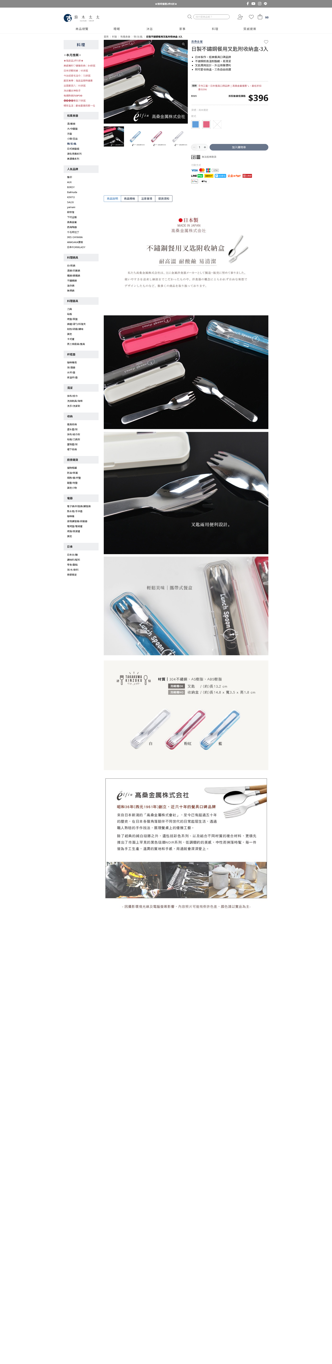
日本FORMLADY (76, 247)
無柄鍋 (70, 290)
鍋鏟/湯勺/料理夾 (76, 324)
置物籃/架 (72, 444)
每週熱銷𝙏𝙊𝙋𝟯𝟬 (73, 95)
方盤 (69, 133)
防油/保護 (72, 472)
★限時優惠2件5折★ (166, 4)
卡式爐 (70, 339)
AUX (69, 182)
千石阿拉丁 (73, 232)
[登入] (240, 16)
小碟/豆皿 (72, 138)
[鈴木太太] (81, 18)
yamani (71, 207)
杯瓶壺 (71, 354)
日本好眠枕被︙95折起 (76, 70)
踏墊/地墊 (72, 482)
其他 (69, 334)
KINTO (71, 197)
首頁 (106, 36)
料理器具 (72, 301)
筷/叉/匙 (71, 143)
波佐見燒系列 (74, 153)
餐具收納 (72, 424)
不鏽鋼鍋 (72, 280)
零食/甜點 (72, 564)
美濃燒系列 (73, 158)
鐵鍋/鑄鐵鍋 (73, 275)
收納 (70, 416)
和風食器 (72, 116)
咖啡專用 (72, 362)
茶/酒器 (71, 367)
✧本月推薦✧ (72, 55)
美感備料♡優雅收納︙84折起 (79, 65)
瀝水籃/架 (72, 429)
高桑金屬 (72, 222)
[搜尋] (190, 16)
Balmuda (72, 192)
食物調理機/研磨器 (77, 521)
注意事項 (146, 198)
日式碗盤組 (73, 148)
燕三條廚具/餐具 (76, 344)
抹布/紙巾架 (73, 434)
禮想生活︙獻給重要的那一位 (79, 105)
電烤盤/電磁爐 (74, 526)
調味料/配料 (73, 559)
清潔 (70, 388)
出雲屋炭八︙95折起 (75, 85)
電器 (70, 498)
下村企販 (72, 217)
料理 (81, 44)
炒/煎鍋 (71, 265)
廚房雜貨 (72, 460)
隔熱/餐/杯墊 (74, 477)
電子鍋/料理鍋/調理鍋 (79, 506)
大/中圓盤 (72, 128)
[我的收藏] (251, 16)
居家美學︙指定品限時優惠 (78, 80)
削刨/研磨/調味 (75, 329)
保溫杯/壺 (72, 377)
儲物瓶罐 (72, 467)
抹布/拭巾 (72, 396)
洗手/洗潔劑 (73, 406)
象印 (69, 177)
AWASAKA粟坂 (75, 242)
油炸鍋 (70, 285)
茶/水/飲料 (73, 569)
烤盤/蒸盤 (72, 319)
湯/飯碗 (71, 123)
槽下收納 (72, 449)
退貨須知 (163, 198)
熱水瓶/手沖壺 (74, 511)
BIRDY (71, 187)
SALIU (70, 202)
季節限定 (72, 574)
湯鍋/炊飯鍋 (73, 270)
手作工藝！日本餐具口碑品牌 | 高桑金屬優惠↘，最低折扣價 (229, 87)
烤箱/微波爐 (73, 531)
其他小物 (72, 487)
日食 (70, 547)
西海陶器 (72, 227)
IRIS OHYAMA (75, 237)
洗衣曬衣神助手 (72, 90)
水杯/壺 (71, 372)
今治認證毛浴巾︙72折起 (77, 75)
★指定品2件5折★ (73, 60)
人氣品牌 (72, 169)
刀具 (69, 309)
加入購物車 (239, 147)
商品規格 (129, 198)
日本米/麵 (72, 554)
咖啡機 (70, 516)
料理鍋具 (72, 257)
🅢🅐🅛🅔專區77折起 (75, 100)
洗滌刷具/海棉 (74, 401)
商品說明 (112, 198)
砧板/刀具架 (73, 439)
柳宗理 (70, 212)
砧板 (69, 314)
